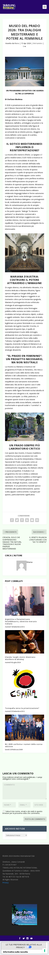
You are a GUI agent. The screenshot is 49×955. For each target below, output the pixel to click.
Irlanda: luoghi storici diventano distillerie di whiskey (20, 658)
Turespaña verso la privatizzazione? (22, 708)
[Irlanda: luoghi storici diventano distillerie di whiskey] (24, 642)
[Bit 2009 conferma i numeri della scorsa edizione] (24, 728)
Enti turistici (37, 43)
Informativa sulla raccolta (15, 952)
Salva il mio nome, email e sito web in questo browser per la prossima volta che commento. (22, 812)
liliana (17, 43)
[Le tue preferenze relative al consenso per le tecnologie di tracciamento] (44, 950)
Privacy (6, 882)
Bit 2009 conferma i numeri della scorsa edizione (23, 745)
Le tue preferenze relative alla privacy (24, 946)
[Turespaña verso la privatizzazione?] (24, 685)
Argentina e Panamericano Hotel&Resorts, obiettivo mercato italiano (21, 621)
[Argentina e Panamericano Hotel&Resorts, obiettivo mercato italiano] (24, 601)
